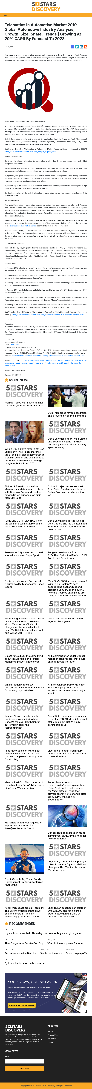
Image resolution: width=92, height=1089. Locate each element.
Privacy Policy (53, 1035)
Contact (51, 1042)
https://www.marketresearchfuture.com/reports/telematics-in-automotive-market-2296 (48, 315)
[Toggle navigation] (5, 15)
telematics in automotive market (23, 226)
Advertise (52, 1039)
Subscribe (24, 1068)
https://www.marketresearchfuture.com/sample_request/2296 (30, 152)
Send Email (14, 345)
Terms (50, 1031)
